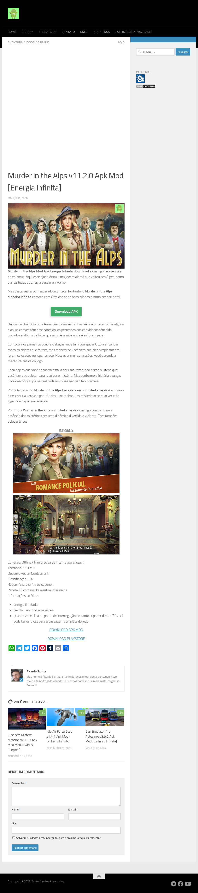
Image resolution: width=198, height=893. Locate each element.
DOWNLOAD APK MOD (66, 630)
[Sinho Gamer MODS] (140, 82)
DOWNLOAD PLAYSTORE (66, 639)
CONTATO (68, 32)
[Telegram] (173, 884)
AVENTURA (15, 42)
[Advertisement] (66, 83)
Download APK (66, 311)
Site (14, 823)
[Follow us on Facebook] (180, 884)
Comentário (19, 783)
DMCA (84, 32)
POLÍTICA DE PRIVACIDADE (133, 32)
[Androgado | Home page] (13, 13)
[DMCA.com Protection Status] (145, 87)
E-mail (73, 809)
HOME (12, 32)
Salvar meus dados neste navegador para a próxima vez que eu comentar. (58, 838)
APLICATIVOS (47, 32)
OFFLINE (43, 42)
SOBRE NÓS (102, 32)
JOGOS (25, 32)
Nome (16, 809)
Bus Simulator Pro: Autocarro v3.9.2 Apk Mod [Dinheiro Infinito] (101, 736)
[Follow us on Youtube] (187, 884)
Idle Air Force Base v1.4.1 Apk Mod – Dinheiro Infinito (59, 736)
